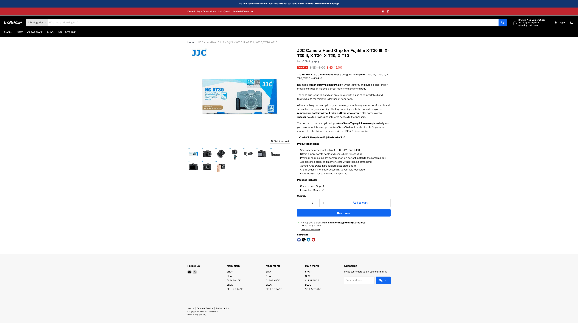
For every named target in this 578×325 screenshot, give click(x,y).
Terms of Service (205, 308)
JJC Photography (309, 61)
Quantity (301, 196)
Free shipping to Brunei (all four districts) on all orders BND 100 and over (220, 11)
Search (190, 308)
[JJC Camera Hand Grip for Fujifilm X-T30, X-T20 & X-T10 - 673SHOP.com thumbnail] (193, 154)
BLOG (50, 32)
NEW (20, 32)
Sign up (383, 280)
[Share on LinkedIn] (308, 239)
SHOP (7, 32)
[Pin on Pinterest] (313, 239)
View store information (310, 230)
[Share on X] (304, 239)
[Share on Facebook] (299, 239)
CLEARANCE (34, 32)
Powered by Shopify (196, 314)
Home (190, 42)
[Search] (503, 22)
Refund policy (222, 308)
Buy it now (344, 213)
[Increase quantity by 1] (323, 203)
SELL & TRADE (67, 32)
